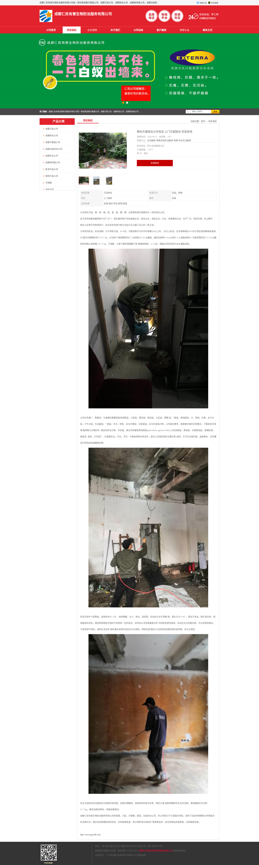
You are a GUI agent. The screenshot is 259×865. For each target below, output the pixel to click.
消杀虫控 (49, 189)
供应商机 (71, 30)
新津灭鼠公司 (51, 169)
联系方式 (207, 30)
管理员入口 (131, 855)
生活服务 (151, 140)
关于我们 (115, 30)
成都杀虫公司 (51, 156)
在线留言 (155, 163)
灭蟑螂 (48, 183)
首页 (203, 121)
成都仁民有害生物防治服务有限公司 (156, 851)
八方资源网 (111, 855)
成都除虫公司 (51, 135)
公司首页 (51, 30)
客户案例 (161, 30)
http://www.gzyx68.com (90, 835)
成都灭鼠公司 (51, 129)
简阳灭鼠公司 (51, 176)
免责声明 (121, 855)
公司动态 (138, 30)
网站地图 (141, 855)
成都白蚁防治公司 (53, 149)
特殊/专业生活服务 (182, 140)
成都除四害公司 (52, 162)
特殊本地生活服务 (164, 140)
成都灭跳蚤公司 (52, 142)
